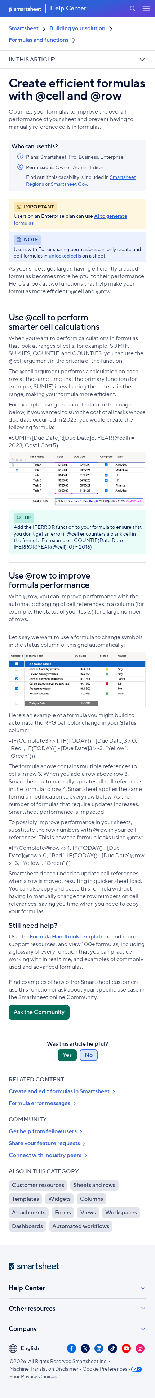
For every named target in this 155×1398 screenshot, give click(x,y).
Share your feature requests (44, 1143)
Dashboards (27, 1226)
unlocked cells (65, 256)
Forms (63, 1212)
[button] (132, 9)
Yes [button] (67, 1055)
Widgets (59, 1199)
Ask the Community (39, 1012)
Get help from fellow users (43, 1131)
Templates (25, 1199)
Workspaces (121, 1212)
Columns (91, 1199)
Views (88, 1212)
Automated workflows (80, 1226)
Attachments (28, 1212)
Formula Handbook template (67, 936)
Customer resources (38, 1185)
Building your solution (77, 28)
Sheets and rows (94, 1185)
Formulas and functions (38, 40)
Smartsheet (24, 28)
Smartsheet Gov (69, 184)
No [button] (89, 1055)
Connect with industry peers (45, 1155)
